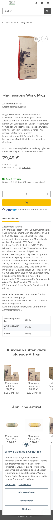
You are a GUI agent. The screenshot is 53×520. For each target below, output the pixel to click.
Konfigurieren (26, 500)
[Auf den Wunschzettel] (44, 39)
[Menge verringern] (6, 194)
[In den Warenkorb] (4, 31)
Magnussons (19, 106)
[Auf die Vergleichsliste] (37, 39)
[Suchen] (47, 11)
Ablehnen (26, 509)
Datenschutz (25, 484)
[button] (36, 3)
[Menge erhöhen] (47, 194)
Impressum (10, 484)
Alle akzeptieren (26, 492)
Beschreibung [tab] (10, 218)
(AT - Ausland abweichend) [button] (34, 182)
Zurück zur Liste (11, 22)
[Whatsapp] (45, 512)
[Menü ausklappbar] (3, 2)
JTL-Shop (31, 516)
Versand (26, 167)
